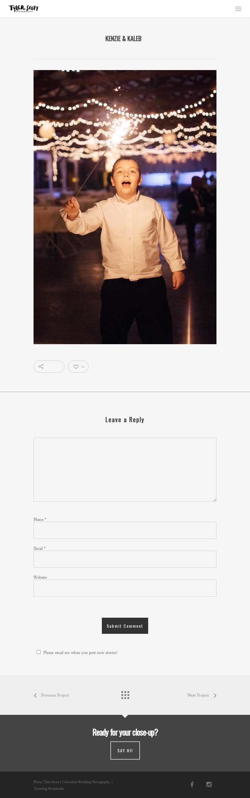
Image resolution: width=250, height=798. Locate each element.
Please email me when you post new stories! (80, 652)
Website (40, 577)
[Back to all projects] (125, 693)
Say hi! (125, 750)
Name (40, 519)
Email (39, 548)
